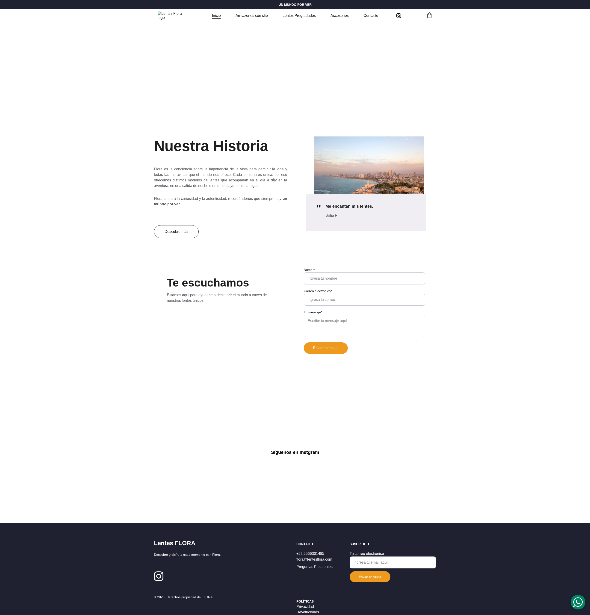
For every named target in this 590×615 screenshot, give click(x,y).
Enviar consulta (370, 577)
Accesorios (339, 16)
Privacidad (305, 607)
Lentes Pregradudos (299, 16)
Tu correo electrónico (367, 554)
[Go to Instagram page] (398, 15)
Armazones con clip (252, 16)
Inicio (216, 16)
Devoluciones (307, 612)
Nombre (310, 270)
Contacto (370, 16)
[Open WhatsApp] (578, 602)
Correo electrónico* (318, 291)
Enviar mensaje (326, 348)
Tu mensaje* (313, 312)
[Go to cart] (429, 15)
